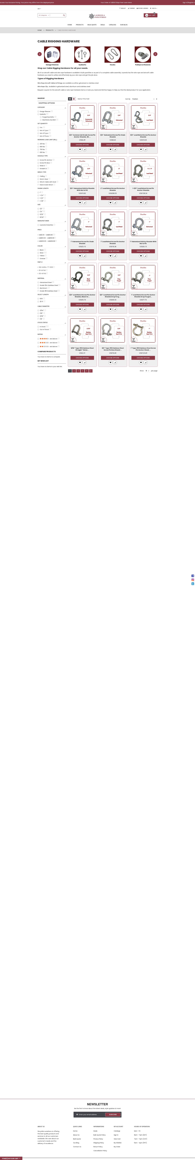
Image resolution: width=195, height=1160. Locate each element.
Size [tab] (39, 204)
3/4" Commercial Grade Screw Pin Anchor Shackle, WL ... (82, 136)
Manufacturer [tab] (43, 221)
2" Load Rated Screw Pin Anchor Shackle (113, 189)
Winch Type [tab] (42, 172)
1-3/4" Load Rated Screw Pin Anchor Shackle (143, 189)
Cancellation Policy (100, 1151)
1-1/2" (42, 198)
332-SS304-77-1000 (47, 267)
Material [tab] (41, 278)
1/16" (42, 313)
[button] (80, 149)
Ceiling (43, 176)
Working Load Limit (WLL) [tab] (47, 140)
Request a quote (43, 90)
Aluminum (44, 288)
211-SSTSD (43, 270)
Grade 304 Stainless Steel (50, 285)
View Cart (117, 1139)
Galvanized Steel (47, 282)
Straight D (44, 169)
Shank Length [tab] (43, 188)
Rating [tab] (40, 334)
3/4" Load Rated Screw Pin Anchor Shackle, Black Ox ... (82, 296)
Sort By (127, 99)
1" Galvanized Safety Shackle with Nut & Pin (143, 243)
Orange (43, 258)
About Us (76, 1135)
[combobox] (52, 15)
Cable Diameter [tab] (43, 306)
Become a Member (143, 8)
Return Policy (98, 1147)
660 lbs (43, 147)
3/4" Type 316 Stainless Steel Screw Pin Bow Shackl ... (113, 349)
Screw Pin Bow (45, 163)
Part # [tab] (40, 262)
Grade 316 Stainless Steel (49, 291)
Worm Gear (45, 179)
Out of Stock (45, 329)
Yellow (43, 256)
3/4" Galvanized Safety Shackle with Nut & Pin (82, 189)
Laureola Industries (47, 225)
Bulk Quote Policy (99, 1135)
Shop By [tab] (41, 98)
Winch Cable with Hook (49, 182)
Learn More (128, 3)
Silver (43, 253)
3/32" (42, 316)
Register (191, 3)
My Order (117, 1147)
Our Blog (76, 1143)
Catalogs (117, 1131)
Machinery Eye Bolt (50, 120)
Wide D (43, 166)
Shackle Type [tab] (43, 156)
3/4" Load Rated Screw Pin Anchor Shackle (143, 136)
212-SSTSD (43, 274)
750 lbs (43, 149)
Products (50, 30)
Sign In (116, 1135)
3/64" (43, 310)
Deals (95, 1131)
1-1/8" (42, 201)
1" (41, 192)
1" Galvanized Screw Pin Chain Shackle (82, 243)
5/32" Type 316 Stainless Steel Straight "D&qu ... (82, 349)
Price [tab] (40, 230)
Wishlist (123, 8)
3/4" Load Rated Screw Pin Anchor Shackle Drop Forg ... (113, 296)
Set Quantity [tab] (42, 123)
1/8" (42, 319)
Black (43, 250)
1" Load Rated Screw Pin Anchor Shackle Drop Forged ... (143, 296)
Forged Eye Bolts (49, 117)
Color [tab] (40, 246)
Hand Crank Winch (47, 185)
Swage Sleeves (46, 111)
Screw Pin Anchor (47, 160)
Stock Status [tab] (43, 322)
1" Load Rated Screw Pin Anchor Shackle (113, 243)
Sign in (185, 3)
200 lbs (43, 144)
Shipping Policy (98, 1143)
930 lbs (43, 152)
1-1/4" (42, 195)
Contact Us (77, 1147)
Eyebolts (44, 114)
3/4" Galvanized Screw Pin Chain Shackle (112, 136)
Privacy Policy (98, 1139)
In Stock (44, 327)
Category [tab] (41, 107)
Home (40, 30)
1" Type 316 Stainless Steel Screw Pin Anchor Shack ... (143, 349)
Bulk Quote (77, 1139)
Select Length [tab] (43, 294)
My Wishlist (117, 1143)
